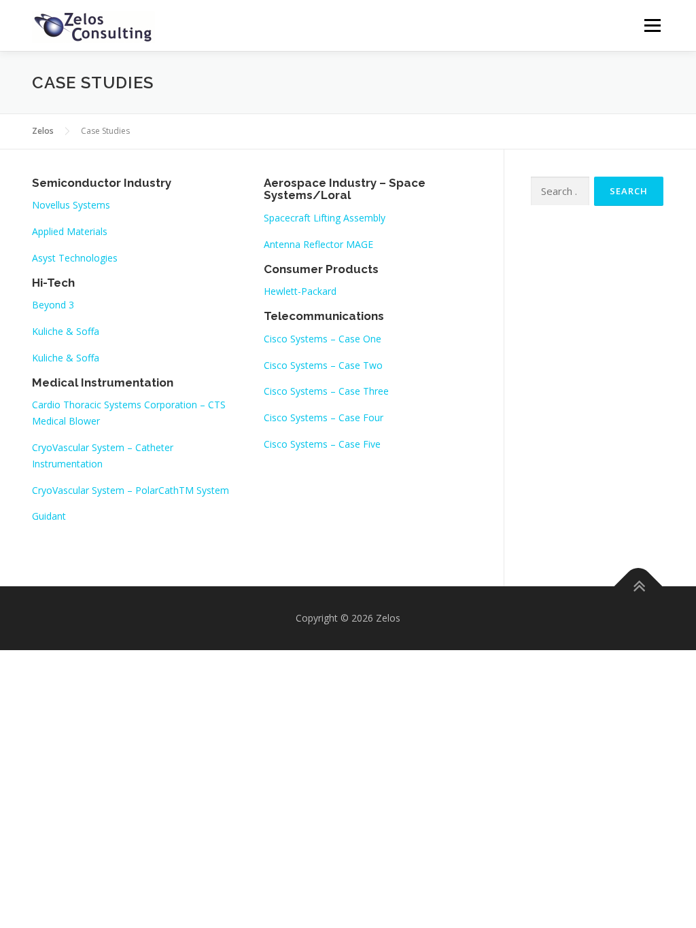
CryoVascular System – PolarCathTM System (130, 490)
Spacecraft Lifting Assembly (324, 217)
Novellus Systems (71, 204)
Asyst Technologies (75, 257)
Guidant (49, 516)
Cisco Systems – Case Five (322, 444)
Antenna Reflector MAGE (318, 244)
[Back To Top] (638, 587)
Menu (652, 25)
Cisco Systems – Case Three (326, 391)
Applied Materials (69, 231)
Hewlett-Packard (300, 291)
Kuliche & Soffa (65, 331)
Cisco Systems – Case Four (323, 417)
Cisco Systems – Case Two (323, 365)
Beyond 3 (53, 304)
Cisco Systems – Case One (322, 338)
